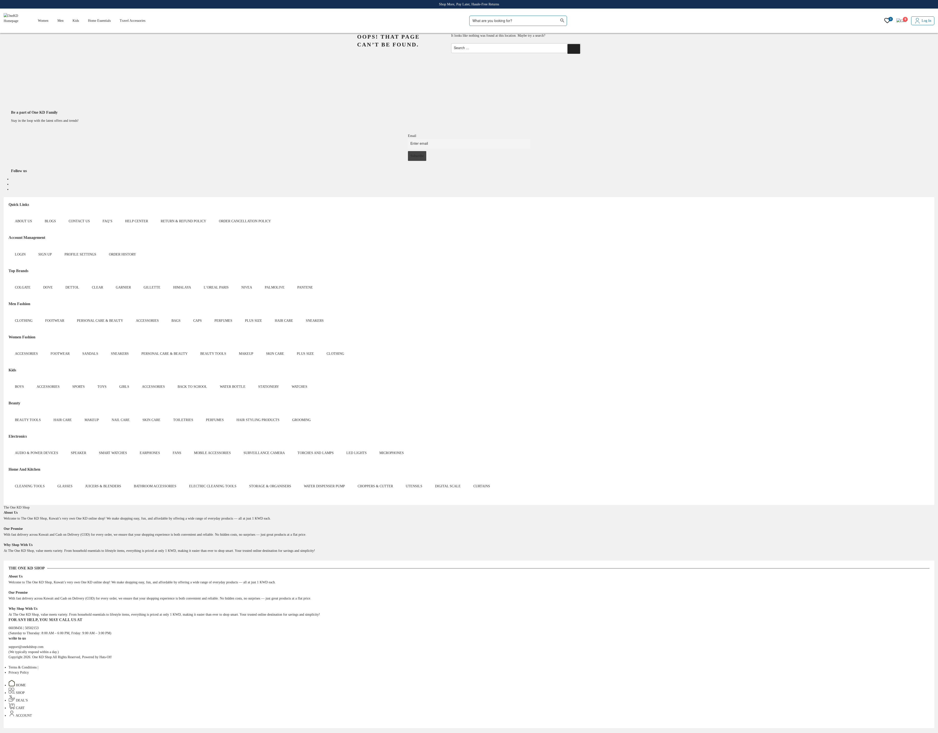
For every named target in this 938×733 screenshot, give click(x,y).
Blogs (50, 221)
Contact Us (79, 221)
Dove (48, 287)
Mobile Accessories (212, 453)
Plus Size (253, 320)
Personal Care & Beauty (100, 320)
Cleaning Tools (30, 486)
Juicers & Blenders (103, 486)
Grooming (301, 420)
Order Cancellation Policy (245, 221)
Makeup (246, 353)
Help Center (136, 221)
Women (43, 20)
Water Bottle (232, 387)
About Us (23, 221)
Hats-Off (105, 657)
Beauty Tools (213, 353)
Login (20, 254)
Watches (299, 387)
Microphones (391, 453)
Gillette (152, 287)
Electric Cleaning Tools (212, 486)
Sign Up (45, 254)
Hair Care (284, 320)
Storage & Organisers (270, 486)
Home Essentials (99, 20)
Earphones (150, 453)
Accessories (147, 320)
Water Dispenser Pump (324, 486)
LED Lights (356, 453)
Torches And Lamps (316, 453)
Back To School (192, 387)
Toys (102, 387)
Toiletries (183, 420)
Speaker (78, 453)
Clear (97, 287)
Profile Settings (80, 254)
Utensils (414, 486)
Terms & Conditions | (23, 667)
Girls (124, 387)
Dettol (72, 287)
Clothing (23, 320)
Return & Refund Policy (183, 221)
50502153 (32, 628)
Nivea (246, 287)
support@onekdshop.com (26, 647)
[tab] (17, 507)
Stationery (268, 387)
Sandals (90, 353)
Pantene (305, 287)
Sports (78, 387)
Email (412, 136)
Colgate (23, 287)
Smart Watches (113, 453)
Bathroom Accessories (155, 486)
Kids (76, 20)
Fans (177, 453)
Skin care (275, 353)
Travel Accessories (132, 20)
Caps (197, 320)
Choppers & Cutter (375, 486)
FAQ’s (107, 221)
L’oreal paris (216, 287)
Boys (19, 387)
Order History (122, 254)
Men (60, 20)
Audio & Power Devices (36, 453)
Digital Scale (448, 486)
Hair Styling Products (257, 420)
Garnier (123, 287)
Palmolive (275, 287)
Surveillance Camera (264, 453)
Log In (926, 20)
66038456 (16, 628)
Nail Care (121, 420)
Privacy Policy (19, 672)
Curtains (481, 486)
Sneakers (315, 320)
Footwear (54, 320)
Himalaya (182, 287)
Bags (176, 320)
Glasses (65, 486)
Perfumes (223, 320)
